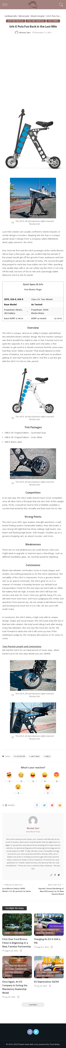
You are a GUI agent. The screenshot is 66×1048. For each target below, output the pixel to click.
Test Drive (53, 21)
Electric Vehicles (35, 21)
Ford (7, 933)
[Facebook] (37, 805)
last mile (35, 756)
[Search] (61, 4)
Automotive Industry (15, 966)
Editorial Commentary (48, 930)
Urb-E (47, 756)
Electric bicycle (15, 21)
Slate (8, 976)
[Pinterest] (52, 805)
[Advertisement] (33, 72)
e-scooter (20, 756)
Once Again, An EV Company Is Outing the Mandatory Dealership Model (14, 987)
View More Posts (33, 831)
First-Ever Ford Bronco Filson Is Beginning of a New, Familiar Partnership (16, 942)
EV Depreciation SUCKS (46, 981)
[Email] (60, 805)
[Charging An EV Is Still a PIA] (49, 924)
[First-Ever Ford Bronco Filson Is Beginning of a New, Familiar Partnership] (17, 924)
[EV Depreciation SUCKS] (49, 967)
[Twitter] (44, 805)
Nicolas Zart (24, 32)
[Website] (51, 875)
